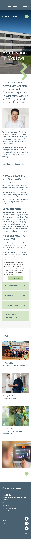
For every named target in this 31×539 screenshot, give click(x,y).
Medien (4, 521)
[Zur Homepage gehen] (10, 16)
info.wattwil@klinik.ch (9, 508)
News (4, 518)
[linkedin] (27, 528)
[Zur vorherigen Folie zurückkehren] (27, 474)
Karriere (26, 6)
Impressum (5, 527)
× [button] (15, 278)
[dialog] (15, 269)
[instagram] (27, 523)
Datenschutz (6, 524)
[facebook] (27, 519)
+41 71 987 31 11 (8, 511)
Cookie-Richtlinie (8, 274)
